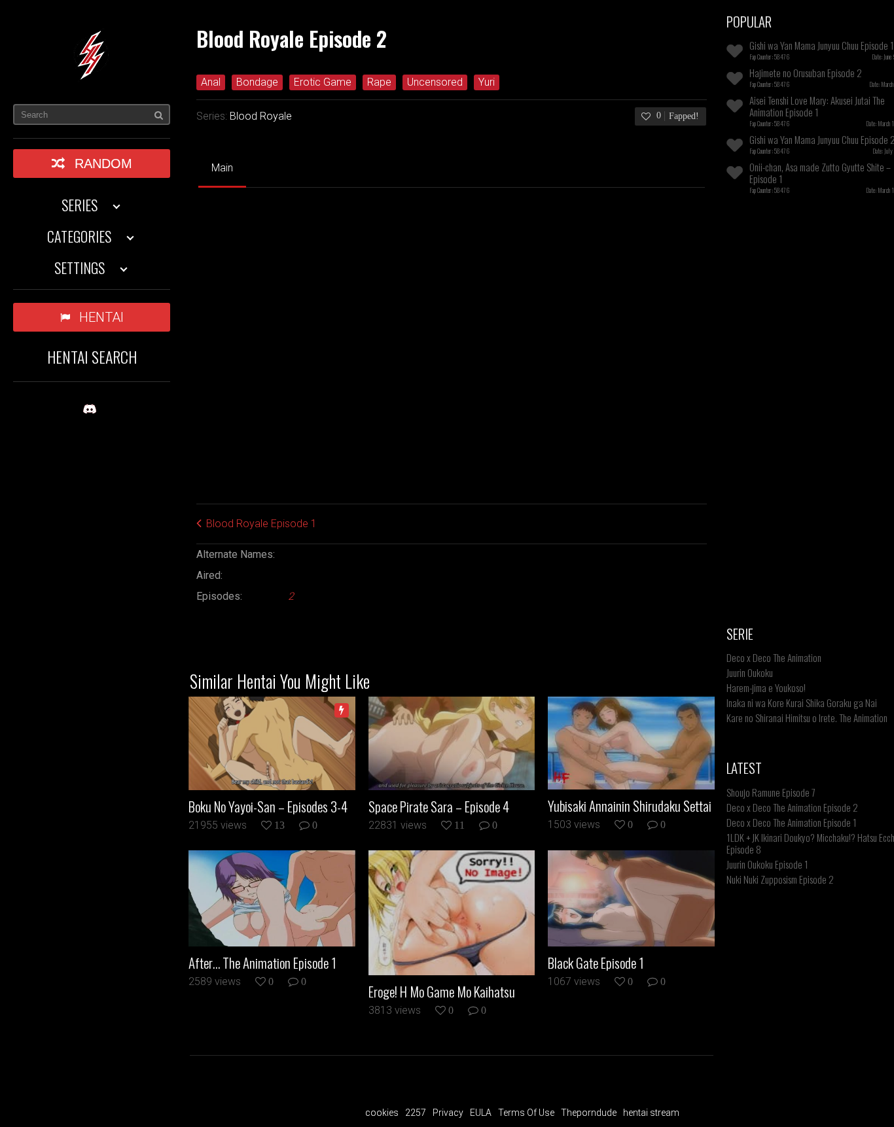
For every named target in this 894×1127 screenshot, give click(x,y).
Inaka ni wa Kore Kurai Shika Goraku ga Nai (801, 702)
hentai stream (651, 1112)
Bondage (257, 82)
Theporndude (589, 1112)
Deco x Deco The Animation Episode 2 (792, 807)
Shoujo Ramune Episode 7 (770, 792)
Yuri (486, 82)
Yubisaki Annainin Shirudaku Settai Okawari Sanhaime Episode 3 (629, 806)
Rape (379, 82)
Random (103, 163)
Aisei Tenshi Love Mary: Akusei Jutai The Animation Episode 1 (817, 106)
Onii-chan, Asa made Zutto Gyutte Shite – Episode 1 (820, 173)
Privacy (448, 1112)
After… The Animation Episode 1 (262, 963)
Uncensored (435, 82)
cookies (382, 1112)
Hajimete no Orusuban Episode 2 (805, 72)
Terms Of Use (526, 1112)
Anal (211, 82)
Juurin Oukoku (749, 672)
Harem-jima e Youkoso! (766, 687)
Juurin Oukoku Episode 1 (767, 864)
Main (222, 168)
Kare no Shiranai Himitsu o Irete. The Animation (806, 717)
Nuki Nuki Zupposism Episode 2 (780, 879)
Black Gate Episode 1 (596, 963)
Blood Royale (261, 116)
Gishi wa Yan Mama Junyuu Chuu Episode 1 (821, 45)
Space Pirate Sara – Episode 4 (438, 806)
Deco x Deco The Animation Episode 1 (791, 822)
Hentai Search (92, 356)
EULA (481, 1112)
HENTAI (101, 317)
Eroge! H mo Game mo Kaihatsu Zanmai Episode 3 (441, 991)
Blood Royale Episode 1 (261, 523)
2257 (415, 1112)
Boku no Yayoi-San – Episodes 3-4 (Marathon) (268, 806)
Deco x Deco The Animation (773, 657)
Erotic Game (322, 82)
